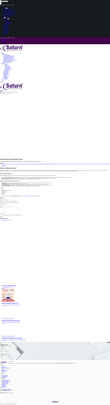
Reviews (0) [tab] (3, 166)
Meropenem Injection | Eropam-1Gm (10, 303)
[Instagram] (1, 43)
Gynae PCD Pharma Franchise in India (8, 56)
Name (1, 205)
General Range (5, 64)
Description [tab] (3, 165)
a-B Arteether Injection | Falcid (9, 285)
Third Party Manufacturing (5, 62)
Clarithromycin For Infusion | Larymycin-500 (12, 338)
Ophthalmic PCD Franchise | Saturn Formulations (10, 60)
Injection (20, 185)
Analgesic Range (7, 67)
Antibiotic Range (7, 65)
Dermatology (3, 40)
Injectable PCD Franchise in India (8, 57)
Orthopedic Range (5, 73)
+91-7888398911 (12, 37)
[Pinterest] (3, 43)
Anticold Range (7, 69)
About (2, 53)
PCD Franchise (4, 54)
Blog (2, 79)
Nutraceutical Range (6, 77)
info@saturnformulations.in (3, 37)
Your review (2, 213)
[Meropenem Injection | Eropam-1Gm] (15, 301)
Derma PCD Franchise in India (7, 59)
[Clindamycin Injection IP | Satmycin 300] (14, 318)
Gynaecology (3, 39)
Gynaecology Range (6, 70)
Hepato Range (5, 76)
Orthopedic (3, 41)
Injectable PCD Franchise (5, 382)
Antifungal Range (7, 66)
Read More (3, 288)
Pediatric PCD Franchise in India (7, 61)
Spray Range (3, 386)
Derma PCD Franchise (5, 383)
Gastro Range (5, 75)
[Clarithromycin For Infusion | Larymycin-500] (15, 336)
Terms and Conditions (5, 370)
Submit (1, 216)
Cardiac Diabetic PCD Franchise (6, 381)
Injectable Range (5, 287)
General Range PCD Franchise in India (8, 55)
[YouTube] (4, 43)
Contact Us (3, 369)
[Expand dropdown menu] (6, 54)
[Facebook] (0, 43)
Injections (9, 287)
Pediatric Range (5, 74)
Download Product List (3, 38)
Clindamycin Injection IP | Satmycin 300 (11, 320)
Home (2, 52)
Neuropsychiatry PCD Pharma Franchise (9, 58)
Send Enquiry (2, 163)
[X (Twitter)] (2, 43)
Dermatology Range (6, 72)
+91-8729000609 (8, 37)
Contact (3, 80)
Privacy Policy (4, 371)
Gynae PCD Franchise (5, 380)
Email (1, 207)
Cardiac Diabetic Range (6, 71)
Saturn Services (4, 367)
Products (3, 63)
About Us (3, 366)
